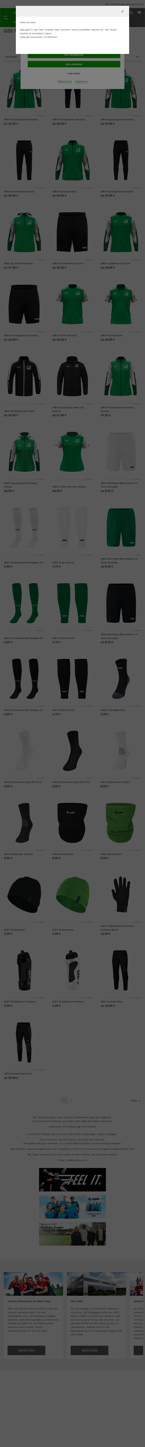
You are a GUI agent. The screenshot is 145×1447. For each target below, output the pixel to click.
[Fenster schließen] (122, 11)
